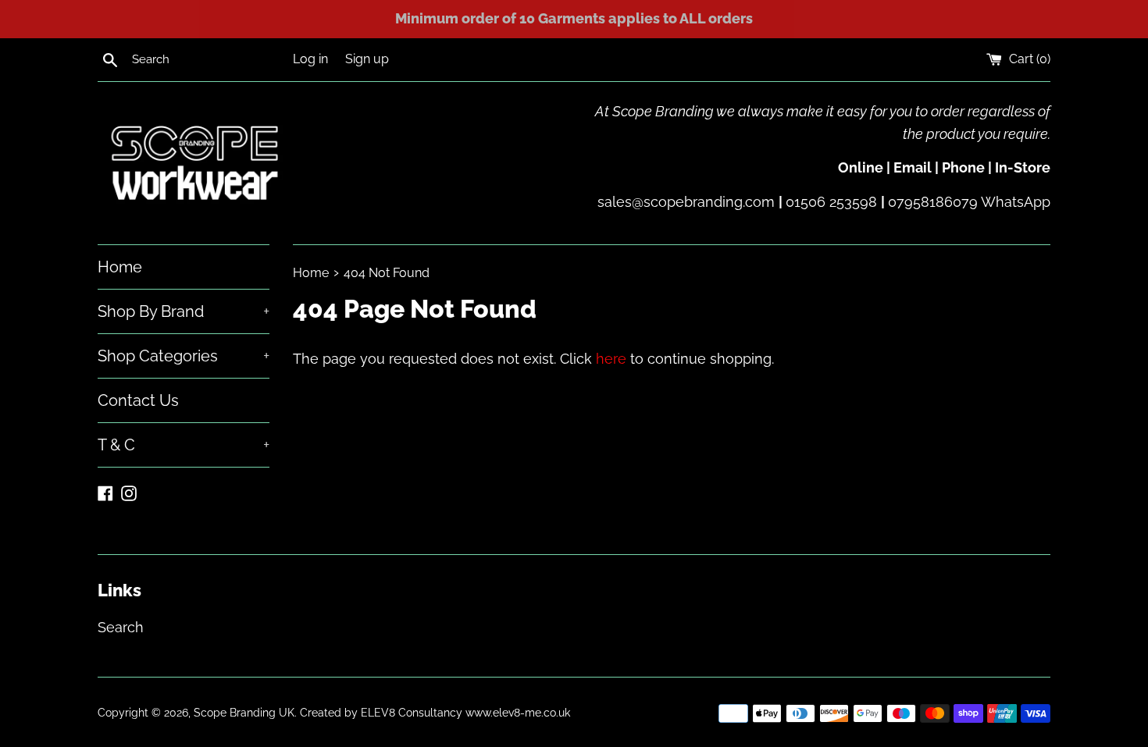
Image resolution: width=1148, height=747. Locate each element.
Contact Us (138, 400)
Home (120, 267)
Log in (310, 59)
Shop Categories (183, 356)
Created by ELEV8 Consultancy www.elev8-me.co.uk (435, 712)
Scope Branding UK (244, 712)
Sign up (367, 59)
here (611, 358)
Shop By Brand (183, 311)
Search (121, 627)
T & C (183, 445)
